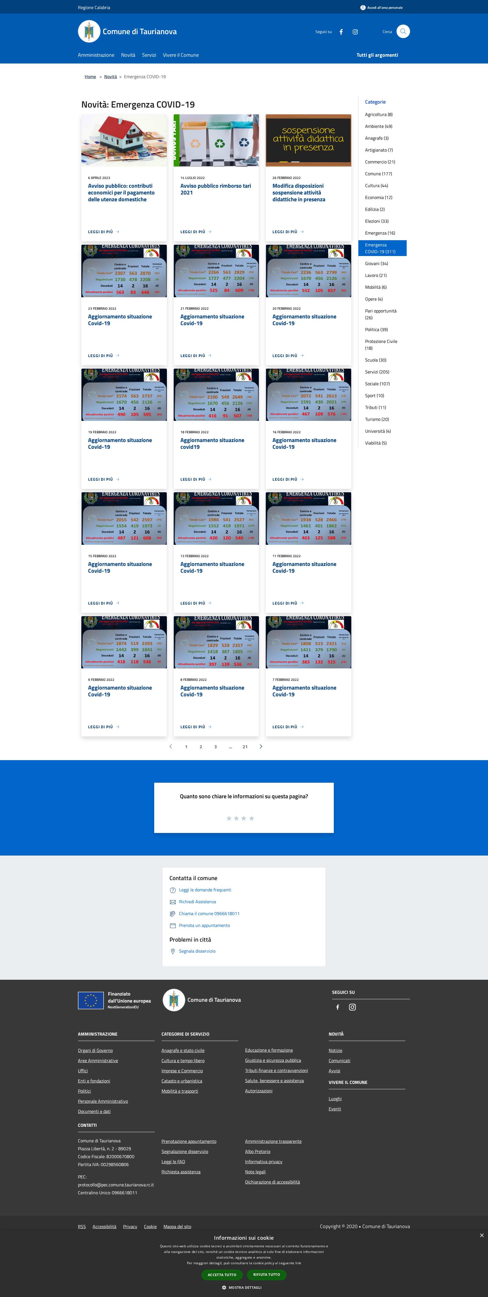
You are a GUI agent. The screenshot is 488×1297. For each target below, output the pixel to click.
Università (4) (378, 431)
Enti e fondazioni (94, 1080)
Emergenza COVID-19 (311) (380, 248)
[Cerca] (403, 31)
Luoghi (335, 1098)
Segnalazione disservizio (185, 1151)
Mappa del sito (177, 1226)
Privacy (130, 1226)
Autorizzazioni (259, 1090)
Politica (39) (376, 329)
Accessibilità (104, 1226)
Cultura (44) (376, 185)
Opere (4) (374, 299)
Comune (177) (378, 173)
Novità (110, 76)
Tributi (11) (375, 407)
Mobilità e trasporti (180, 1091)
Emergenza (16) (380, 232)
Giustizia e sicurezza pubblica (273, 1060)
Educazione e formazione (269, 1050)
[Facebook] (339, 31)
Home (90, 76)
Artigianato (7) (379, 149)
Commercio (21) (380, 161)
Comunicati (339, 1060)
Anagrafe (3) (377, 138)
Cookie (150, 1226)
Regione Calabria (94, 7)
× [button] (482, 1235)
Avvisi (334, 1070)
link (298, 1263)
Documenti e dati (94, 1111)
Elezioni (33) (377, 221)
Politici (84, 1091)
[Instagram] (353, 31)
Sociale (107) (377, 383)
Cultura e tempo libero (183, 1060)
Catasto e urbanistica (182, 1080)
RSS (82, 1226)
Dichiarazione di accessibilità (272, 1181)
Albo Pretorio (257, 1151)
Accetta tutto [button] (222, 1274)
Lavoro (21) (376, 275)
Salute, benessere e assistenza (274, 1080)
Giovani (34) (376, 263)
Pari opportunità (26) (380, 314)
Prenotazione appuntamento (189, 1141)
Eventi (335, 1108)
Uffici (83, 1070)
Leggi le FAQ (173, 1161)
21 (245, 746)
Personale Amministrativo (103, 1101)
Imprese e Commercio (182, 1070)
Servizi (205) (377, 371)
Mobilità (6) (376, 287)
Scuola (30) (375, 359)
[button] (244, 1287)
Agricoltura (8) (379, 114)
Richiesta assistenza (181, 1171)
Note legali (255, 1171)
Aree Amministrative (98, 1060)
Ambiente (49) (378, 126)
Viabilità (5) (376, 442)
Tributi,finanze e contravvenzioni (276, 1070)
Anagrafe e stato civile (183, 1050)
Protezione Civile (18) (381, 344)
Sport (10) (374, 395)
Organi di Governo (95, 1050)
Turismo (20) (377, 419)
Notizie (335, 1050)
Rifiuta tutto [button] (266, 1274)
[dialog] (244, 1263)
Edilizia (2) (375, 209)
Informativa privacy (263, 1161)
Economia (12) (378, 197)
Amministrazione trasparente (273, 1141)
